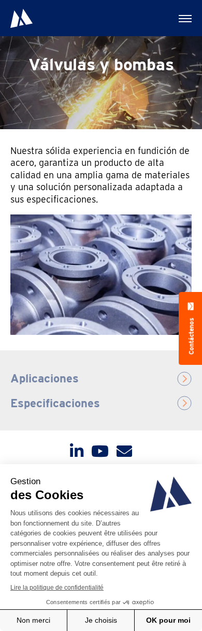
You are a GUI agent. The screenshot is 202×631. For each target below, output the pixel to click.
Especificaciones (55, 403)
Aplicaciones (44, 378)
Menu (184, 18)
